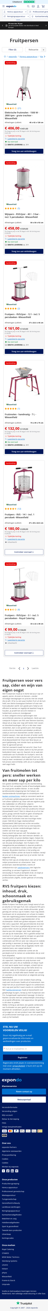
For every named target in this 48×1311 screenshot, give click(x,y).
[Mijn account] (38, 6)
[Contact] (33, 6)
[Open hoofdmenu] (3, 6)
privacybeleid (19, 1066)
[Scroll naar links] (2, 26)
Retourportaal (24, 1099)
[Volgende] (28, 668)
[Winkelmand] (43, 6)
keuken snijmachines (11, 796)
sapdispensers (24, 867)
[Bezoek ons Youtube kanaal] (3, 1171)
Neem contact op (24, 1091)
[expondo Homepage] (5, 56)
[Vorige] (19, 668)
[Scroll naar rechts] (46, 26)
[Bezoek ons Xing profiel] (16, 1171)
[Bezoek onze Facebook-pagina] (7, 1171)
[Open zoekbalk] (28, 6)
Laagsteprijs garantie (16, 139)
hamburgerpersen (13, 990)
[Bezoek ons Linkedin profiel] (12, 1171)
